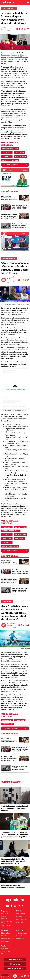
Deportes (7, 601)
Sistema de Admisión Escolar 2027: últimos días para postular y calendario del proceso (14, 861)
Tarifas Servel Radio (6, 952)
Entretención (9, 258)
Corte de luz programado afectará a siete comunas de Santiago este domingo (14, 808)
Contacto (19, 936)
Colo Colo (4, 914)
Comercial (4, 949)
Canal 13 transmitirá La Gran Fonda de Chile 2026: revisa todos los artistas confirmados (20, 207)
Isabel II (7, 156)
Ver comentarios (10, 164)
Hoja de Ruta (5, 941)
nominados (7, 538)
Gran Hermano (20, 535)
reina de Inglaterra (10, 160)
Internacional (9, 8)
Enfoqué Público (7, 939)
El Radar (4, 936)
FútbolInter (7, 720)
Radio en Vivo (15, 959)
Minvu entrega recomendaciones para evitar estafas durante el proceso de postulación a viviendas (9, 197)
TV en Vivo (15, 964)
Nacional (19, 922)
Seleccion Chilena (4, 917)
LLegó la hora (5, 933)
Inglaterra (19, 152)
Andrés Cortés (11, 278)
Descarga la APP (15, 968)
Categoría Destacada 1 (10, 531)
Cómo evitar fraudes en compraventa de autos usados (13, 886)
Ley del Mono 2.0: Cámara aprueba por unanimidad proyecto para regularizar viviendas (9, 216)
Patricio (7, 542)
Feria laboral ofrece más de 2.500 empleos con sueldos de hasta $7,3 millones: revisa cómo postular (19, 225)
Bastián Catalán (11, 624)
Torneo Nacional (7, 926)
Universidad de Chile (6, 922)
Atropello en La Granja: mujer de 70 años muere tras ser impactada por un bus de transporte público (14, 834)
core (11, 27)
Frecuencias (20, 939)
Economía (19, 916)
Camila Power (20, 527)
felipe (7, 152)
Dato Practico (21, 914)
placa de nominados (10, 546)
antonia (7, 527)
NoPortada (19, 538)
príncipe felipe (20, 156)
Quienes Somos (21, 933)
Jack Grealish (7, 724)
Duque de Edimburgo (10, 149)
